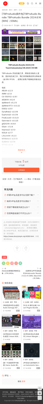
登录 (23, 381)
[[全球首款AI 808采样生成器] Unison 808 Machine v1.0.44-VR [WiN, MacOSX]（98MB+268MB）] (11, 322)
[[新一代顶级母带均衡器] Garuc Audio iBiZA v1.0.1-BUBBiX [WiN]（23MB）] (11, 350)
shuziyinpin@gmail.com (29, 396)
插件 (17, 25)
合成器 (7, 302)
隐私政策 (13, 392)
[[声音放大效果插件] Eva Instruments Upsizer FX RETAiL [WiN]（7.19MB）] (31, 350)
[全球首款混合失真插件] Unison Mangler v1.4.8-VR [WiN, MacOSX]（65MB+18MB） (31, 335)
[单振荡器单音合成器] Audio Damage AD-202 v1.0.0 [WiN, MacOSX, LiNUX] (11, 306)
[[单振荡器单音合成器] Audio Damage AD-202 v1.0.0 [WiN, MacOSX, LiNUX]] (11, 293)
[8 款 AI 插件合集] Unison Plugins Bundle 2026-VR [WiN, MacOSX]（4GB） (31, 306)
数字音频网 (5, 3)
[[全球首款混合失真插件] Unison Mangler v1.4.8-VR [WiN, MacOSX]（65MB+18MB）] (31, 322)
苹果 (15, 302)
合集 (4, 257)
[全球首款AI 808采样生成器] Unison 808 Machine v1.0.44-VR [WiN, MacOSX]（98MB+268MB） (11, 335)
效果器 (23, 25)
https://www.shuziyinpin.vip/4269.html (19, 236)
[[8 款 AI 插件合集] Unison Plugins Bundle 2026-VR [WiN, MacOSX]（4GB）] (31, 293)
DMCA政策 (29, 392)
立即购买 (21, 170)
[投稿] (28, 3)
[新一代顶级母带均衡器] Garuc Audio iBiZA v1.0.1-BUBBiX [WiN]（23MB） (11, 364)
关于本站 (5, 392)
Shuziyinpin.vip (20, 400)
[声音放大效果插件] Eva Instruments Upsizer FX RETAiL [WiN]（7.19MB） (31, 364)
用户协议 (21, 392)
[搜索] (32, 3)
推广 (36, 25)
